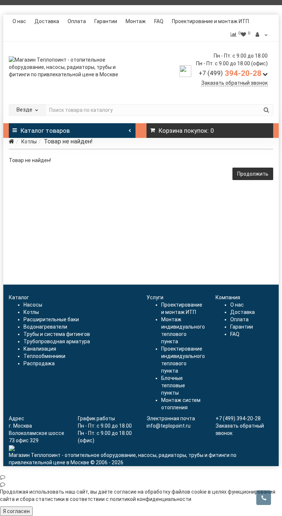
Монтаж (136, 21)
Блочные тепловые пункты (173, 385)
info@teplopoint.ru (169, 426)
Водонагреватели (45, 327)
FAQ (158, 21)
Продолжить (252, 174)
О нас (19, 21)
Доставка (47, 21)
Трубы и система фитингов (57, 334)
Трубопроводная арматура (57, 341)
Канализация (40, 349)
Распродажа (39, 363)
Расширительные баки (51, 319)
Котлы (29, 141)
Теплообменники (44, 356)
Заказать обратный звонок (234, 83)
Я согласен (16, 511)
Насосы (33, 305)
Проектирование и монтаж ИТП (210, 21)
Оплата (77, 21)
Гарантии (105, 21)
